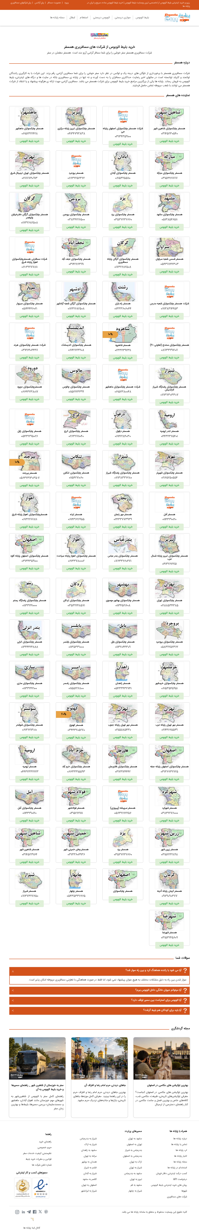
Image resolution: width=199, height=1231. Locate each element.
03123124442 (123, 772)
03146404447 (29, 350)
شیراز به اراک (90, 1145)
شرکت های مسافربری (177, 1197)
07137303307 (169, 395)
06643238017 (29, 392)
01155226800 (76, 688)
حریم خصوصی (44, 1148)
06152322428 (30, 133)
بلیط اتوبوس (142, 17)
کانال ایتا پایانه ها (31, 1228)
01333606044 (122, 309)
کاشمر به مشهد (90, 1179)
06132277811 (29, 519)
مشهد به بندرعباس (133, 1174)
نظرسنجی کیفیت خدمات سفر (37, 1153)
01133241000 (29, 605)
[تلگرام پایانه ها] (29, 1212)
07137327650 (29, 896)
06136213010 (29, 730)
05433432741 (123, 688)
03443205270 (76, 730)
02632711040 (76, 436)
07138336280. (123, 478)
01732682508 (29, 223)
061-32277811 (30, 267)
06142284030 (123, 436)
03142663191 (76, 264)
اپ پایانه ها (181, 1150)
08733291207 (169, 350)
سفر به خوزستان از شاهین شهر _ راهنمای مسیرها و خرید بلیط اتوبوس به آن (37, 1087)
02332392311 (123, 350)
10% (110, 334)
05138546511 (169, 219)
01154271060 (76, 478)
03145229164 (29, 854)
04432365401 (169, 436)
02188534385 (169, 605)
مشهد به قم (136, 1185)
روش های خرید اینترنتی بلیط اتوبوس (169, 1185)
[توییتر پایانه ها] (40, 1212)
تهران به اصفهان (134, 1145)
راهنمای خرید (45, 1142)
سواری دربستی (123, 17)
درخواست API (180, 1179)
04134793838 (76, 133)
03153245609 (169, 937)
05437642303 (170, 264)
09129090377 (169, 896)
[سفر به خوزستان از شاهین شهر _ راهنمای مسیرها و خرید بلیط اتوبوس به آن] (37, 1058)
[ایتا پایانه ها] (32, 1220)
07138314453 (169, 309)
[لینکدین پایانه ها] (23, 1212)
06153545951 (169, 688)
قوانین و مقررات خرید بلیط (38, 1159)
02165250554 (169, 478)
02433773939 (123, 519)
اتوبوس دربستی (101, 17)
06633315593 (76, 772)
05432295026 (29, 436)
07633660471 (122, 561)
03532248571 (76, 605)
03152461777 (169, 178)
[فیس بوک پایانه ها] (34, 1212)
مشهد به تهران (135, 1139)
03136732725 (169, 772)
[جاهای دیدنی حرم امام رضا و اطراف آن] (99, 1058)
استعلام (84, 17)
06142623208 (76, 350)
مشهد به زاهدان (89, 1150)
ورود (66, 3)
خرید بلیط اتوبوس (169, 141)
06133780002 (76, 561)
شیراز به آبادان (90, 1174)
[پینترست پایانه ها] (46, 1212)
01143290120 (169, 519)
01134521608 (122, 605)
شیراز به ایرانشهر (89, 1191)
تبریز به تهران (136, 1179)
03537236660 (123, 219)
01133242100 (29, 688)
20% (63, 714)
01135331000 (76, 647)
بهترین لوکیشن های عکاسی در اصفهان (167, 1085)
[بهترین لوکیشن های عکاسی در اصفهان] (162, 1058)
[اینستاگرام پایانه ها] (17, 1212)
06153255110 (122, 178)
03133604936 (76, 854)
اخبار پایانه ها (180, 1156)
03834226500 (76, 219)
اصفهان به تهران (89, 1185)
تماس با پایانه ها (179, 1145)
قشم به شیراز (90, 1168)
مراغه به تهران (90, 1156)
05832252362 (169, 647)
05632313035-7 (29, 478)
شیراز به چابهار (135, 1191)
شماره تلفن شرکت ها (41, 1165)
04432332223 (29, 772)
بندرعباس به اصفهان (132, 1156)
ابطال (72, 17)
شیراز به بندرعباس (88, 1139)
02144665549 (169, 730)
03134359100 (123, 136)
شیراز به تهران (135, 1168)
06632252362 (76, 178)
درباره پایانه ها (180, 1139)
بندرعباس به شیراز (133, 1150)
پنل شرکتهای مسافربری (20, 3)
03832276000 (169, 813)
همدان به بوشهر (89, 1162)
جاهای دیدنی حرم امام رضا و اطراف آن (105, 1085)
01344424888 (29, 647)
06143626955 (76, 519)
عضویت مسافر (54, 3)
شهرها (184, 1191)
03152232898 (169, 854)
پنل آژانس (39, 3)
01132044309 (123, 647)
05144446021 (29, 309)
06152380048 (123, 392)
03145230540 (169, 133)
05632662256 (122, 813)
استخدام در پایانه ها (177, 1168)
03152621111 (76, 813)
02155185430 (123, 730)
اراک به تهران (135, 1162)
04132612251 (169, 564)
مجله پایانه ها (57, 17)
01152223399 (76, 392)
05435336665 (76, 896)
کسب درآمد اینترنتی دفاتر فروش (171, 1174)
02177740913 (30, 178)
